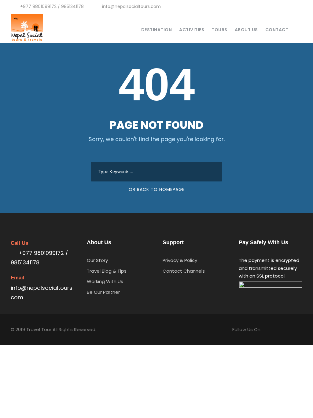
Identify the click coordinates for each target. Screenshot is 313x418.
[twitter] (279, 6)
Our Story (97, 260)
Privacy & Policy (180, 260)
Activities (191, 30)
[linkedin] (269, 6)
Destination (156, 30)
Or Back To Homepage (157, 189)
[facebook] (260, 6)
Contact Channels (184, 271)
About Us (246, 30)
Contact (277, 30)
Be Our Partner (103, 292)
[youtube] (289, 6)
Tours (219, 30)
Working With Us (105, 281)
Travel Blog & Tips (107, 271)
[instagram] (299, 6)
